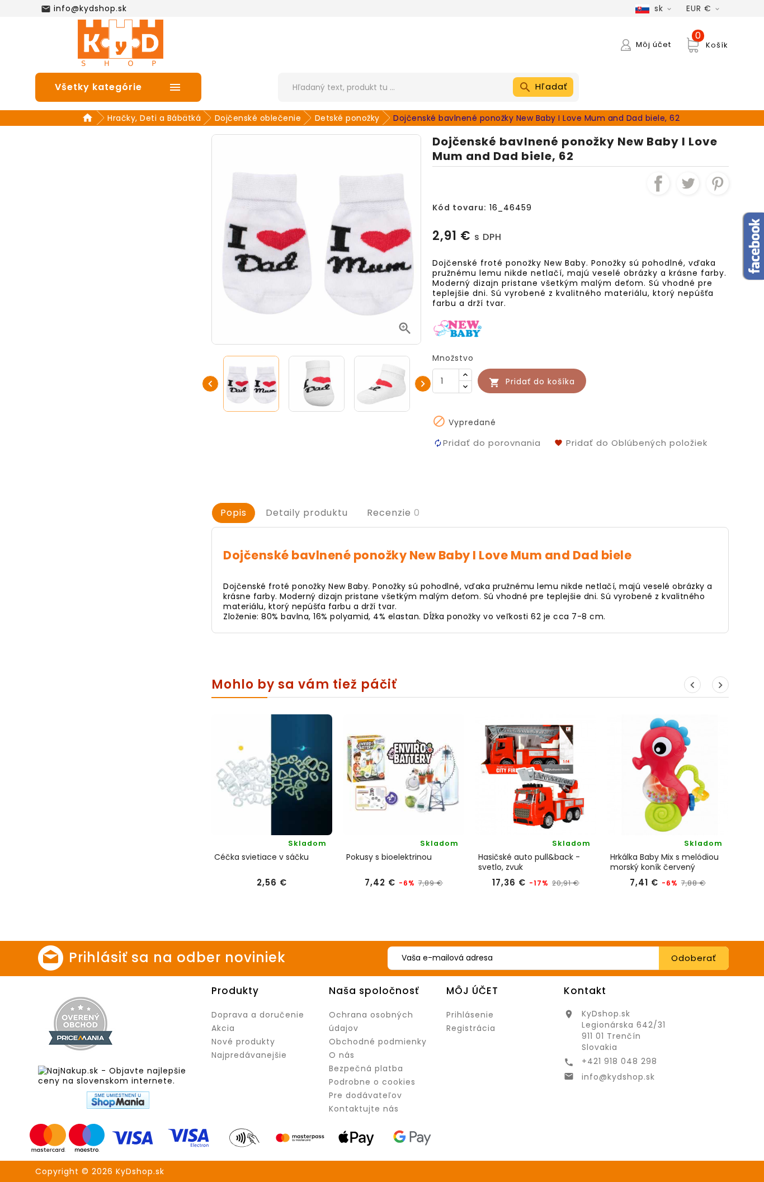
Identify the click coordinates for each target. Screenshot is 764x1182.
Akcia (223, 1028)
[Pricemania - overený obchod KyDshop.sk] (80, 1024)
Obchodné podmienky (378, 1041)
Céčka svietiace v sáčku (261, 857)
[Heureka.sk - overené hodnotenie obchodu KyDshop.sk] (163, 1023)
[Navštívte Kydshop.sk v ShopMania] (118, 1100)
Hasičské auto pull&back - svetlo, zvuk (529, 862)
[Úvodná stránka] (89, 118)
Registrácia (471, 1028)
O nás (342, 1055)
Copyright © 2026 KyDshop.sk (99, 1171)
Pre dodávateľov (365, 1095)
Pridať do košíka (532, 382)
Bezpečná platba (366, 1068)
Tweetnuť (688, 183)
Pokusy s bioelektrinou (389, 857)
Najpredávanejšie (249, 1055)
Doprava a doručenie (257, 1014)
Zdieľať (658, 183)
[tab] (233, 513)
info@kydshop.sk (90, 8)
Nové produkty (243, 1041)
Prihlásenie (470, 1014)
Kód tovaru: (459, 208)
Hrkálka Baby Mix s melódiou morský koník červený (664, 862)
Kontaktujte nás (364, 1108)
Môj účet (472, 990)
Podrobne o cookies (372, 1081)
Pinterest (717, 183)
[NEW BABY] (458, 327)
